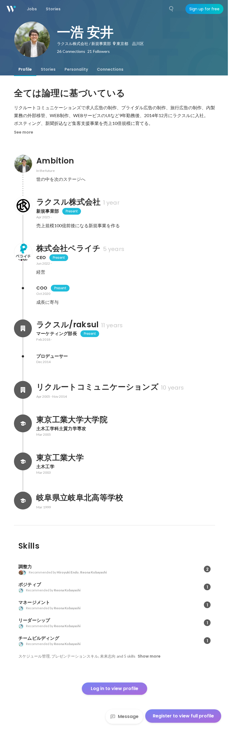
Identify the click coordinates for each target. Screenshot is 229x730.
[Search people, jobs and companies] (171, 9)
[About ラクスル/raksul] (23, 328)
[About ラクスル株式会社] (23, 205)
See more (23, 132)
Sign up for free (204, 9)
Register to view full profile (183, 716)
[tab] (25, 69)
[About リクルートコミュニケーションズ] (23, 390)
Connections (110, 69)
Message (128, 716)
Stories (48, 69)
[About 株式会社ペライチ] (23, 252)
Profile (25, 69)
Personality (76, 69)
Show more (149, 656)
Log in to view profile (114, 688)
